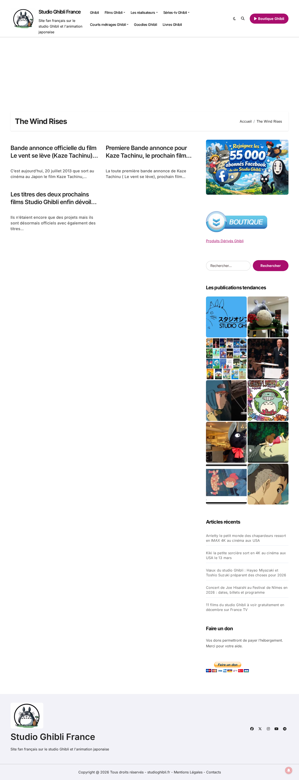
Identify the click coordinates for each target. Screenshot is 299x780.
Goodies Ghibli (145, 24)
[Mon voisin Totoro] (268, 442)
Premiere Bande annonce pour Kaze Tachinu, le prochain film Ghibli (146, 155)
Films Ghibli (114, 12)
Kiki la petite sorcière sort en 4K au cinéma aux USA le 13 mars (246, 555)
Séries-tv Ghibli (175, 12)
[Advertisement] (149, 70)
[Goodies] (226, 484)
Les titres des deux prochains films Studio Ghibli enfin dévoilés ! (54, 202)
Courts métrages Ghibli (108, 24)
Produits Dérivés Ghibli (225, 241)
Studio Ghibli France (60, 12)
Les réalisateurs (143, 12)
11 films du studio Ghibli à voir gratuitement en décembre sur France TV (245, 607)
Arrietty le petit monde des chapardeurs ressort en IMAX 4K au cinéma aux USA (246, 538)
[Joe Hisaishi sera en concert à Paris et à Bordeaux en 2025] (268, 358)
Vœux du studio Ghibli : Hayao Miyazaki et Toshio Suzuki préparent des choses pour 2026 (246, 572)
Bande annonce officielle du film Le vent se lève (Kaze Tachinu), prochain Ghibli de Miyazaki (53, 155)
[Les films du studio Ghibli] (226, 316)
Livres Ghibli (172, 24)
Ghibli (94, 12)
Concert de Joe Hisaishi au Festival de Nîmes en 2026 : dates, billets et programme (246, 590)
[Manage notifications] (288, 770)
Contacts (213, 772)
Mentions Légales (189, 772)
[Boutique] (226, 358)
